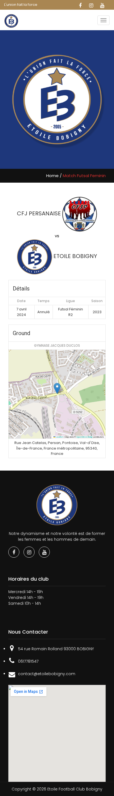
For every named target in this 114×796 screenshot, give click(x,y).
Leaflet (59, 436)
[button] (57, 388)
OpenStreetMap (84, 436)
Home (52, 175)
